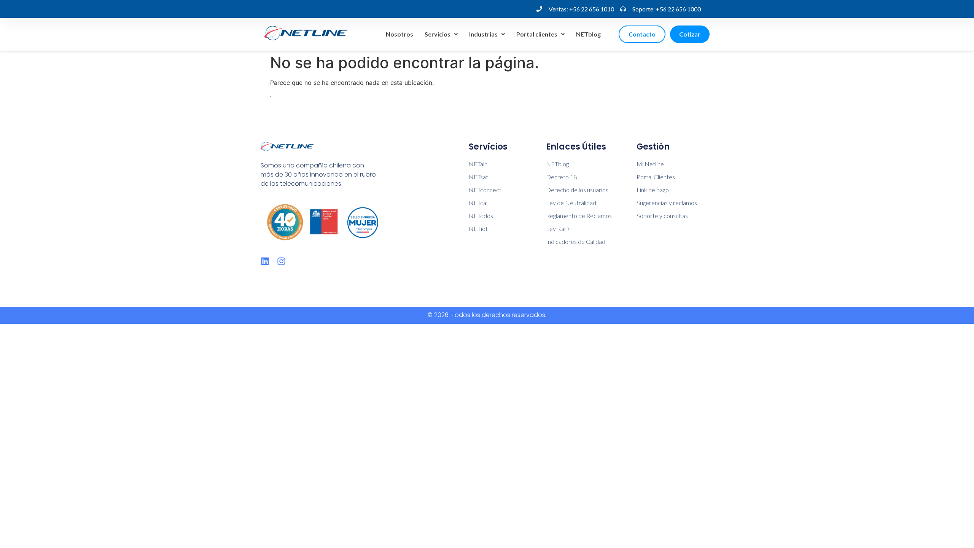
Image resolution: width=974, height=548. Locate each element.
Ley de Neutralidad (571, 202)
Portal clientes (536, 34)
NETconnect (485, 189)
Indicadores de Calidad (575, 241)
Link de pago (653, 189)
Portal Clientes (656, 176)
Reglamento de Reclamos (579, 215)
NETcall (479, 202)
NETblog (588, 34)
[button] (441, 34)
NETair (478, 163)
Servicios (437, 34)
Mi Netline (650, 163)
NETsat (478, 176)
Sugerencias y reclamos (667, 202)
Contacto (642, 34)
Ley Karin (558, 228)
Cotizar (689, 34)
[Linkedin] (265, 261)
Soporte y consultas (662, 215)
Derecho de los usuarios (577, 189)
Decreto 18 (561, 176)
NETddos (481, 215)
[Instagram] (281, 261)
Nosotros (399, 34)
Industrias (483, 34)
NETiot (478, 228)
